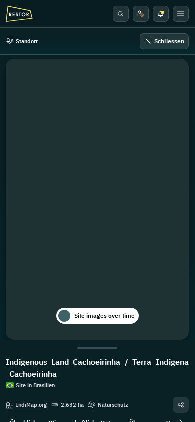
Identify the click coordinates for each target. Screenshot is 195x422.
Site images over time (104, 316)
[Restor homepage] (19, 14)
